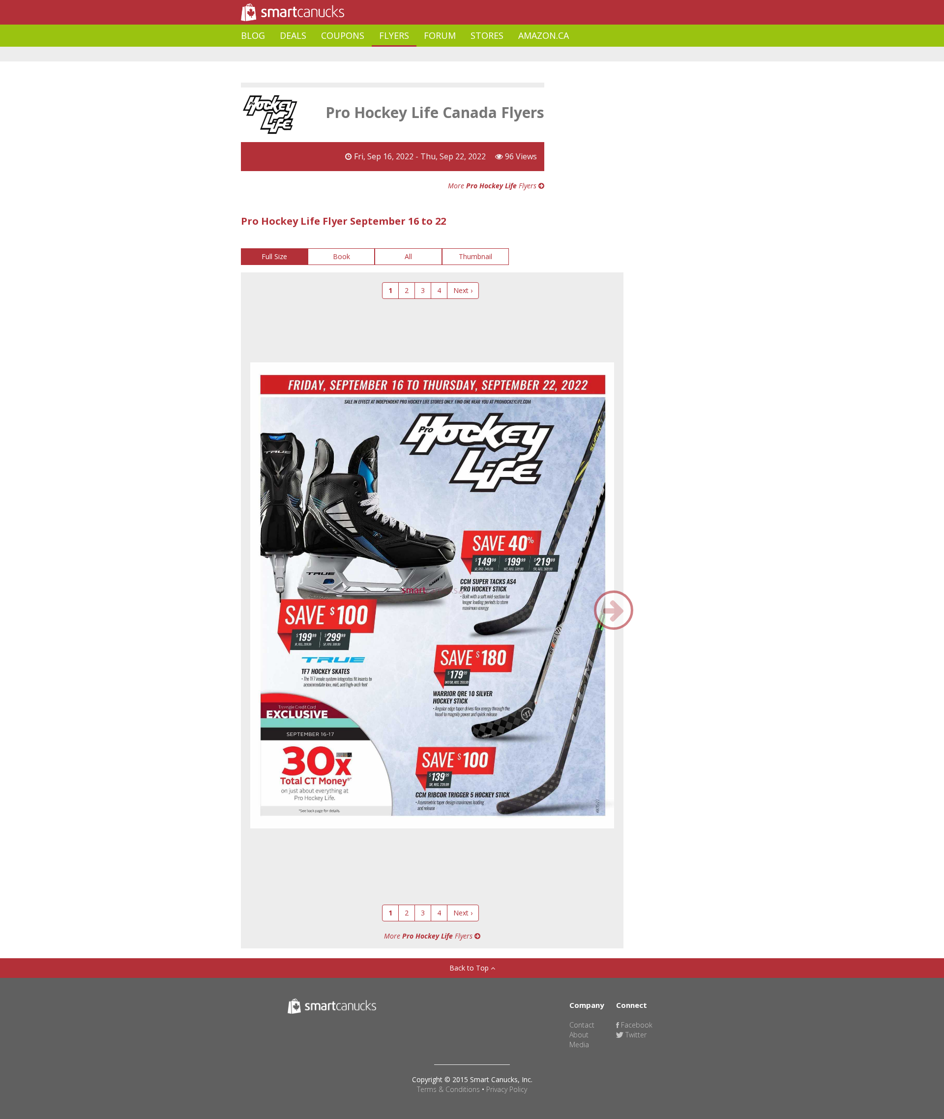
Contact (581, 1025)
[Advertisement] (420, 54)
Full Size (274, 256)
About (579, 1034)
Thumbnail (475, 256)
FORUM (440, 35)
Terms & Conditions (448, 1089)
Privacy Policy (506, 1089)
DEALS (293, 35)
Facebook (635, 1025)
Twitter (635, 1034)
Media (579, 1044)
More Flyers (493, 185)
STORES (487, 35)
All (408, 256)
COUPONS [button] (342, 35)
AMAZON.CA (543, 35)
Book (341, 256)
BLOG (253, 35)
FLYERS (394, 35)
